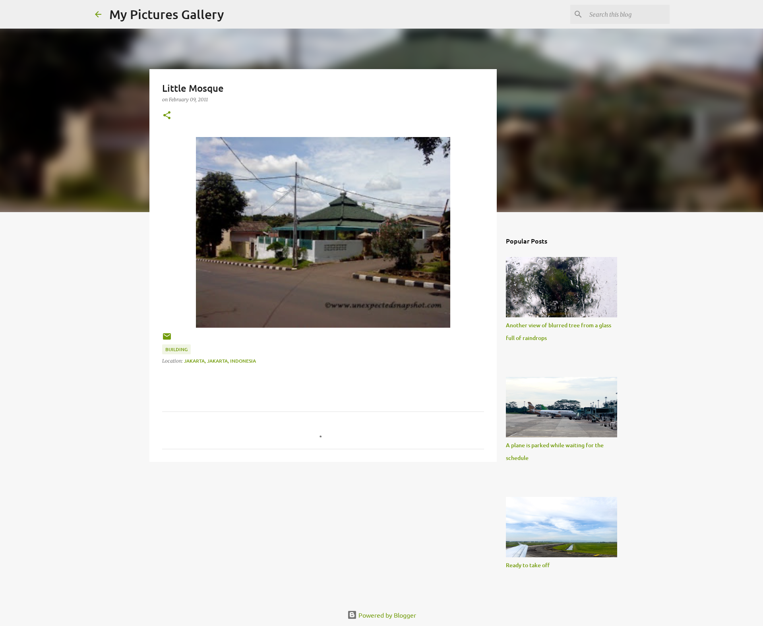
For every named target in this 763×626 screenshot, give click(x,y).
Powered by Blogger (386, 615)
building (176, 349)
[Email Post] (167, 339)
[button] (167, 115)
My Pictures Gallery (166, 14)
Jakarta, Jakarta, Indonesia (220, 360)
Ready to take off (528, 565)
